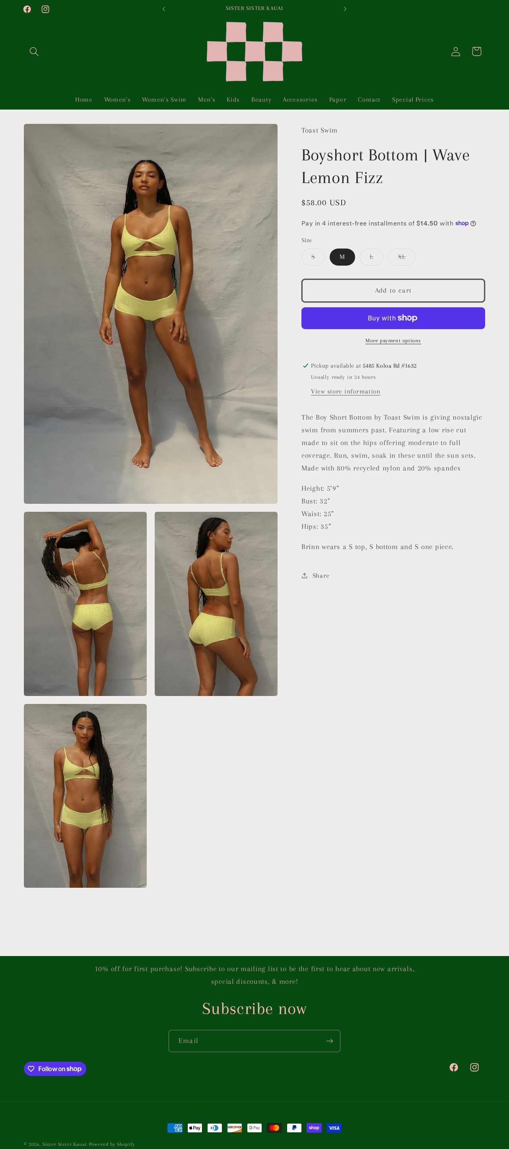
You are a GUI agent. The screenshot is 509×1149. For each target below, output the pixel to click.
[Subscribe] (329, 1041)
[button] (34, 51)
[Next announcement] (345, 9)
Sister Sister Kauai (65, 1144)
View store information (346, 391)
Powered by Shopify (112, 1144)
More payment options (393, 340)
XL (407, 259)
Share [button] (321, 575)
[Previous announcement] (164, 9)
